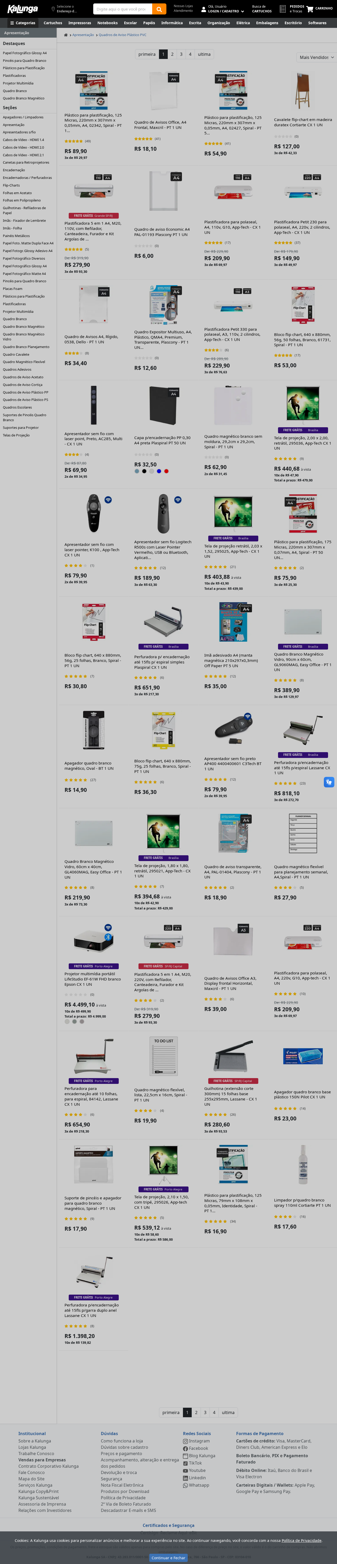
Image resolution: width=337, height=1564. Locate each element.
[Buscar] (159, 8)
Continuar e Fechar (168, 1557)
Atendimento (183, 10)
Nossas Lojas (183, 6)
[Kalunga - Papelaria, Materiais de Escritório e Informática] (22, 9)
